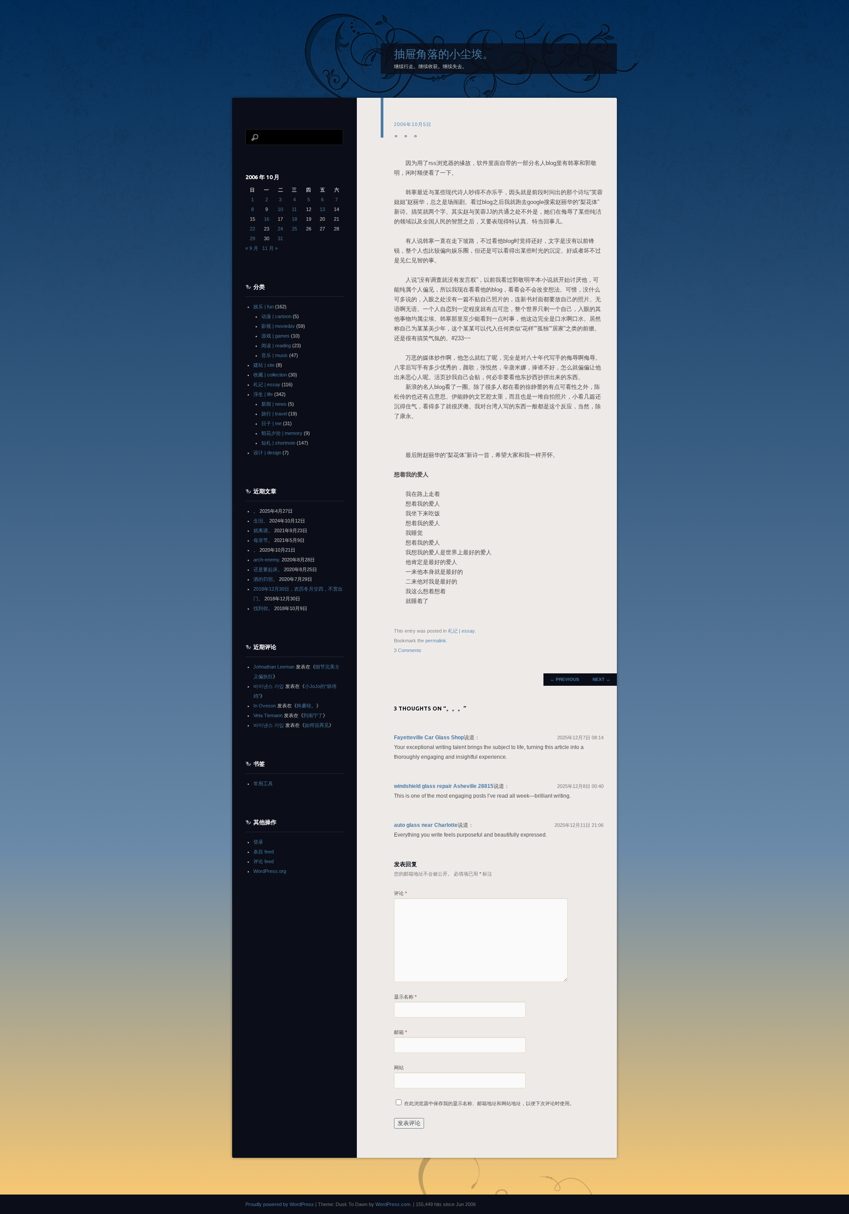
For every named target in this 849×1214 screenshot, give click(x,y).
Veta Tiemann (268, 715)
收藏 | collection (270, 374)
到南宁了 (313, 715)
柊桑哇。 (306, 705)
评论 (400, 893)
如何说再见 (317, 725)
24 (280, 228)
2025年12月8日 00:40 (580, 786)
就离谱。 (263, 530)
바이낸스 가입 (268, 686)
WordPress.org (269, 871)
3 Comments (407, 650)
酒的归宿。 (265, 579)
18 (294, 219)
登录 (258, 842)
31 (280, 238)
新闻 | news (274, 404)
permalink (435, 640)
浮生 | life (263, 394)
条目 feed (263, 851)
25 (294, 228)
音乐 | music (274, 355)
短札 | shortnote (278, 443)
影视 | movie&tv (278, 326)
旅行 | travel (274, 413)
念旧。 (260, 520)
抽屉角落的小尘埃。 (443, 54)
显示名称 (405, 996)
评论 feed (263, 861)
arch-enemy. (266, 559)
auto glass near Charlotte (426, 825)
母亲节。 (263, 540)
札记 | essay (461, 631)
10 (280, 209)
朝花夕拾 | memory (281, 433)
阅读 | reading (276, 345)
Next (601, 679)
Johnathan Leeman (273, 666)
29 (252, 238)
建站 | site (264, 365)
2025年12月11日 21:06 (579, 825)
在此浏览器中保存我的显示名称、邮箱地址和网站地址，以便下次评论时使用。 (489, 1103)
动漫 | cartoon (276, 316)
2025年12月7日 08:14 (580, 737)
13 (322, 209)
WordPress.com (392, 1204)
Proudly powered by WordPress (279, 1204)
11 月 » (270, 248)
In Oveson (264, 705)
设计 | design (267, 452)
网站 (399, 1067)
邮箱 (400, 1032)
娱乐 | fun (263, 306)
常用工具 (263, 783)
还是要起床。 (268, 569)
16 (266, 219)
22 (252, 228)
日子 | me (271, 423)
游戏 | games (275, 335)
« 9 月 (251, 248)
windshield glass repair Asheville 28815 (443, 786)
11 (294, 209)
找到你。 (263, 608)
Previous (564, 679)
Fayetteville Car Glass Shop (429, 737)
